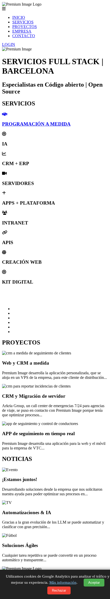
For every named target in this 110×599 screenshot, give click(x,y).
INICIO (18, 17)
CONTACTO (23, 36)
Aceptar (94, 582)
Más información (62, 582)
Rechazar (59, 590)
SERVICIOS (23, 22)
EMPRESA (21, 31)
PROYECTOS (24, 26)
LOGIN (8, 44)
